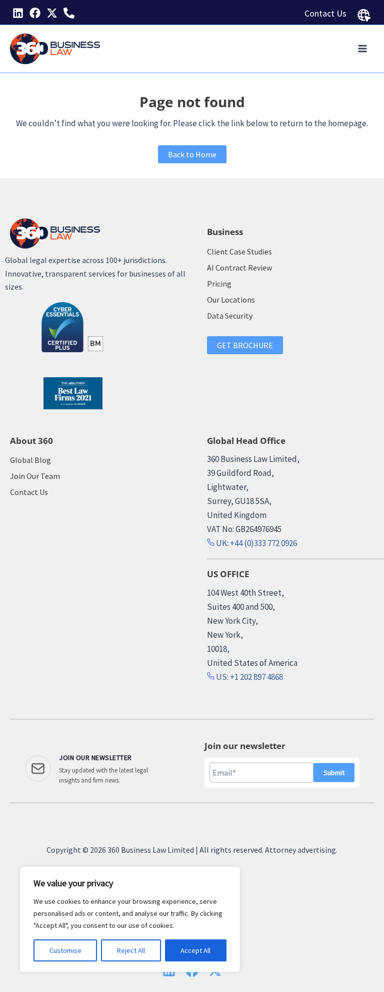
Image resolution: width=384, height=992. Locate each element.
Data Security (229, 316)
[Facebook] (35, 13)
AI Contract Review (239, 268)
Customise (66, 950)
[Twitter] (52, 13)
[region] (130, 919)
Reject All (131, 950)
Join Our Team (35, 476)
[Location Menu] (364, 15)
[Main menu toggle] (363, 49)
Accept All (195, 950)
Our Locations (231, 300)
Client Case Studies (239, 251)
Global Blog (30, 460)
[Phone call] (69, 13)
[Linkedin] (18, 13)
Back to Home (192, 154)
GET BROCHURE (245, 345)
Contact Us (325, 13)
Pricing (219, 284)
